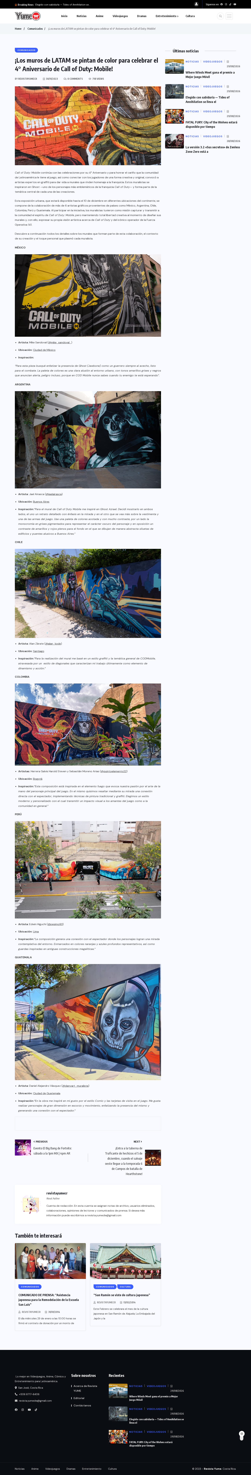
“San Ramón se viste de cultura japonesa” (122, 1295)
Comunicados (35, 28)
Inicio (64, 16)
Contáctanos (82, 1405)
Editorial (79, 1398)
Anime (99, 16)
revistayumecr (31, 1311)
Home (18, 28)
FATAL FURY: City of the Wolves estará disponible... (63, 4)
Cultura (190, 16)
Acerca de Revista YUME (85, 1388)
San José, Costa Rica (30, 1388)
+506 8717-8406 (28, 1394)
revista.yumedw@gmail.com (35, 1400)
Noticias (82, 16)
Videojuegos (120, 16)
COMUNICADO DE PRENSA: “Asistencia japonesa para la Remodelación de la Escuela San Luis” (48, 1299)
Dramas (142, 16)
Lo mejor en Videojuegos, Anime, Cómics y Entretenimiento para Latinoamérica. (40, 1379)
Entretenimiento (166, 16)
